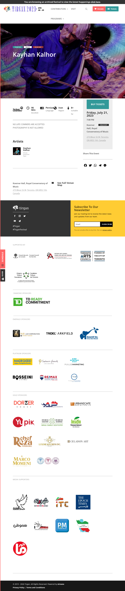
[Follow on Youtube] (15, 221)
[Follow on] (20, 221)
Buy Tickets (97, 104)
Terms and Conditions (35, 587)
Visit (73, 9)
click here (95, 2)
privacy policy (107, 230)
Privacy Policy (18, 587)
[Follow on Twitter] (24, 216)
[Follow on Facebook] (15, 216)
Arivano (61, 584)
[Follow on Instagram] (20, 216)
